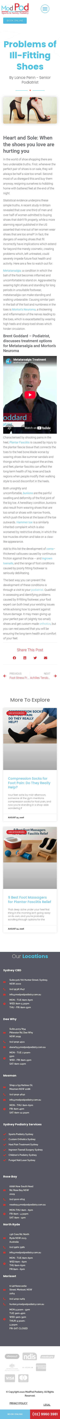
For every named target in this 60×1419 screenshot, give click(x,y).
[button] (45, 9)
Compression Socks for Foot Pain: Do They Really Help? (29, 782)
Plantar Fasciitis (19, 442)
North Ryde (11, 1224)
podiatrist (37, 589)
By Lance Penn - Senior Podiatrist (30, 80)
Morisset (9, 1276)
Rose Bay (10, 1176)
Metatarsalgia (12, 270)
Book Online (15, 1414)
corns (49, 548)
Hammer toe (24, 522)
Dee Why (9, 1019)
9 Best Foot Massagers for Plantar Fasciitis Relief (29, 899)
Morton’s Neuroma (24, 309)
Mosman (9, 1075)
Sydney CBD (12, 970)
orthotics (45, 623)
